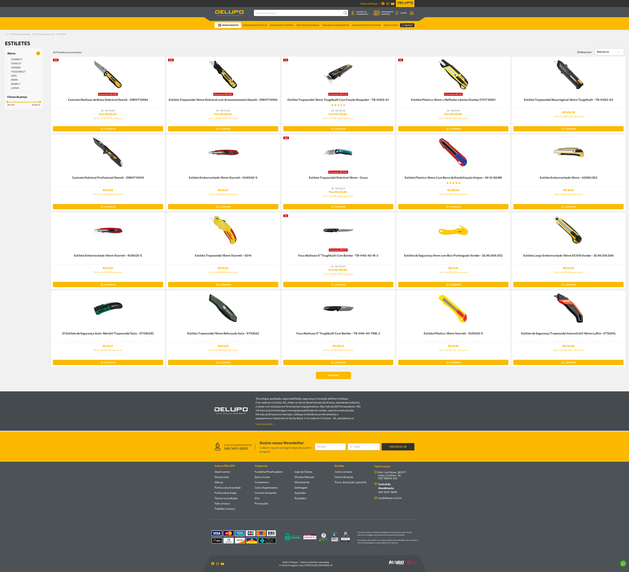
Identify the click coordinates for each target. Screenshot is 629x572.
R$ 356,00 (36, 105)
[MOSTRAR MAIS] (333, 375)
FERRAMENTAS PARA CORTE (44, 34)
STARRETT (16, 59)
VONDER (16, 67)
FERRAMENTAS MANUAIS (21, 34)
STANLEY (16, 63)
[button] (23, 53)
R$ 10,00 (11, 105)
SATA (14, 75)
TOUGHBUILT (18, 71)
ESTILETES (62, 34)
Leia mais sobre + (265, 424)
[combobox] (301, 13)
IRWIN (14, 79)
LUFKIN (15, 88)
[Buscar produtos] (345, 13)
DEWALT (15, 83)
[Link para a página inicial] (6, 34)
